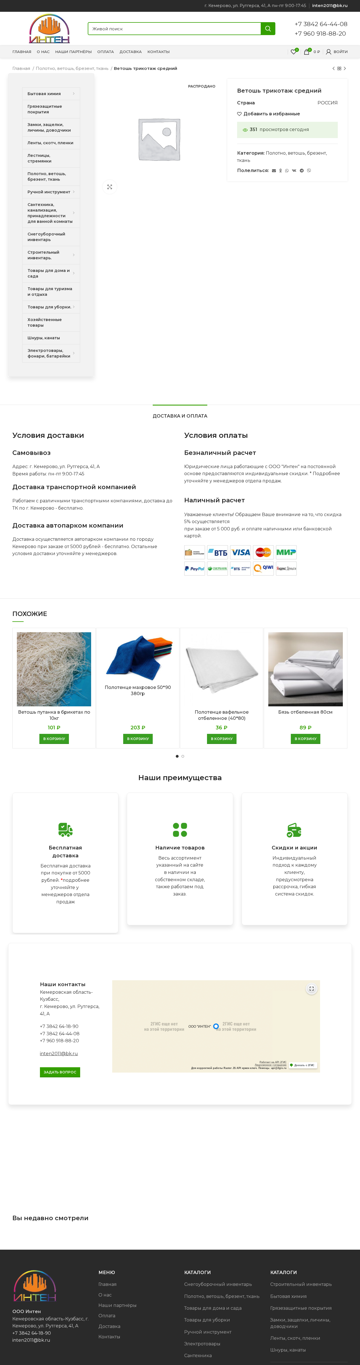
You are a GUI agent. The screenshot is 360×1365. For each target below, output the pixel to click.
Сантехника (198, 1355)
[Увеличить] (110, 187)
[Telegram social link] (301, 170)
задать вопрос (60, 1072)
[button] (54, 739)
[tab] (180, 413)
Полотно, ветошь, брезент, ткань (72, 68)
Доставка (109, 1326)
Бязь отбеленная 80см (305, 712)
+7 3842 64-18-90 (59, 1026)
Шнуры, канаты (288, 1350)
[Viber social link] (309, 170)
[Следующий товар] (345, 68)
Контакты (109, 1336)
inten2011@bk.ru (59, 1053)
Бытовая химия (288, 1296)
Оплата (106, 1315)
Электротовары (202, 1343)
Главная (21, 68)
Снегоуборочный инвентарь (218, 1284)
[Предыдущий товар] (333, 68)
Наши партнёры (117, 1305)
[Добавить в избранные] (87, 654)
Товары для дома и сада (213, 1308)
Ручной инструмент (207, 1332)
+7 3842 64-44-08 (321, 24)
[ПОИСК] (268, 28)
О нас (105, 1295)
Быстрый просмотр (87, 641)
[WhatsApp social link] (287, 170)
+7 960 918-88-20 (320, 33)
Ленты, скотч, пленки (295, 1338)
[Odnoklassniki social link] (281, 170)
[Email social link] (274, 170)
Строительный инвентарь (301, 1284)
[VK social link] (294, 170)
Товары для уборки (207, 1320)
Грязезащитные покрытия (301, 1308)
